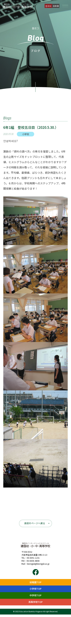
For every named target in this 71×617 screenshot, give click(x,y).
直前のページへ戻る (34, 523)
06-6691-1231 (33, 557)
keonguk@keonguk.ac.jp (38, 563)
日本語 (56, 5)
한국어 (48, 5)
